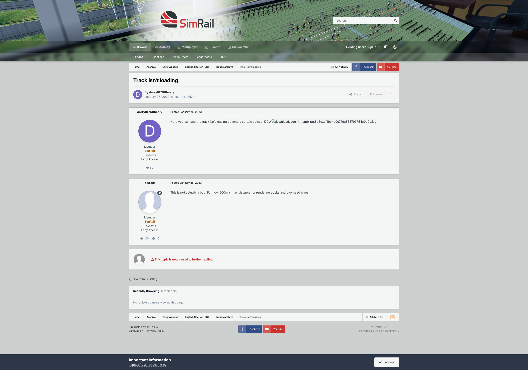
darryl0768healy (161, 92)
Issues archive (184, 97)
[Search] (395, 20)
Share (356, 94)
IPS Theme (135, 326)
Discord (214, 47)
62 (151, 167)
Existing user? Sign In (362, 47)
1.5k (146, 238)
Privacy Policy (155, 330)
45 (157, 238)
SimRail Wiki (240, 47)
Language (135, 330)
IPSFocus (152, 326)
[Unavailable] (324, 122)
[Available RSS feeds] (392, 317)
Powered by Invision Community (379, 330)
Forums (138, 56)
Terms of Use (138, 364)
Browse (141, 47)
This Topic (379, 20)
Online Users (180, 56)
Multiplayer (189, 47)
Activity (164, 47)
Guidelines (157, 56)
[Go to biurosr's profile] (149, 202)
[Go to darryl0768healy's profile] (137, 94)
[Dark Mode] (394, 47)
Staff (222, 56)
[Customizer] (386, 47)
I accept (388, 362)
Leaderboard (204, 56)
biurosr (150, 183)
